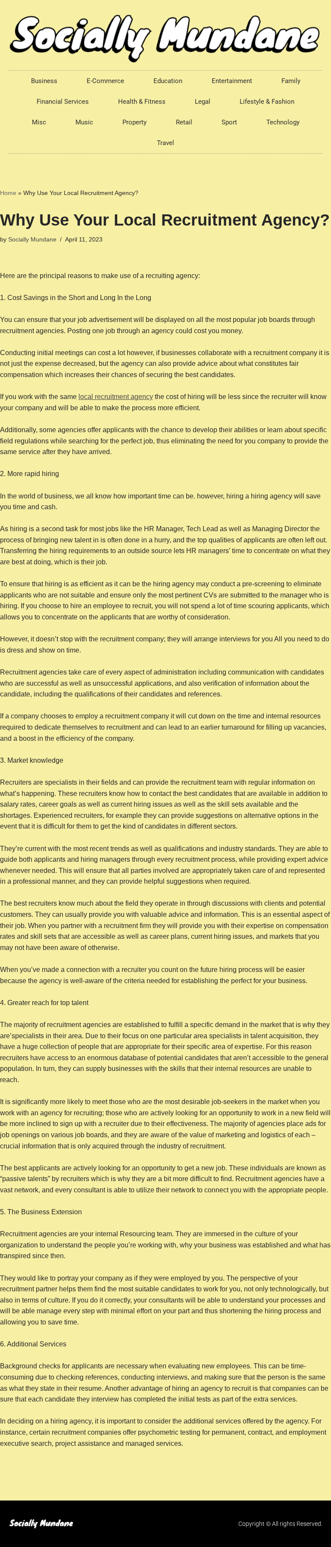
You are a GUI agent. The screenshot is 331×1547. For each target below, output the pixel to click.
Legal (202, 101)
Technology (283, 122)
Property (134, 122)
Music (84, 122)
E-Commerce (105, 81)
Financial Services (63, 101)
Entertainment (232, 81)
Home (8, 192)
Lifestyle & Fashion (267, 101)
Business (44, 81)
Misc (39, 122)
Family (290, 81)
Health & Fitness (142, 101)
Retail (184, 122)
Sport (229, 122)
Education (167, 81)
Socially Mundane (32, 239)
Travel (165, 143)
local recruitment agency (115, 396)
